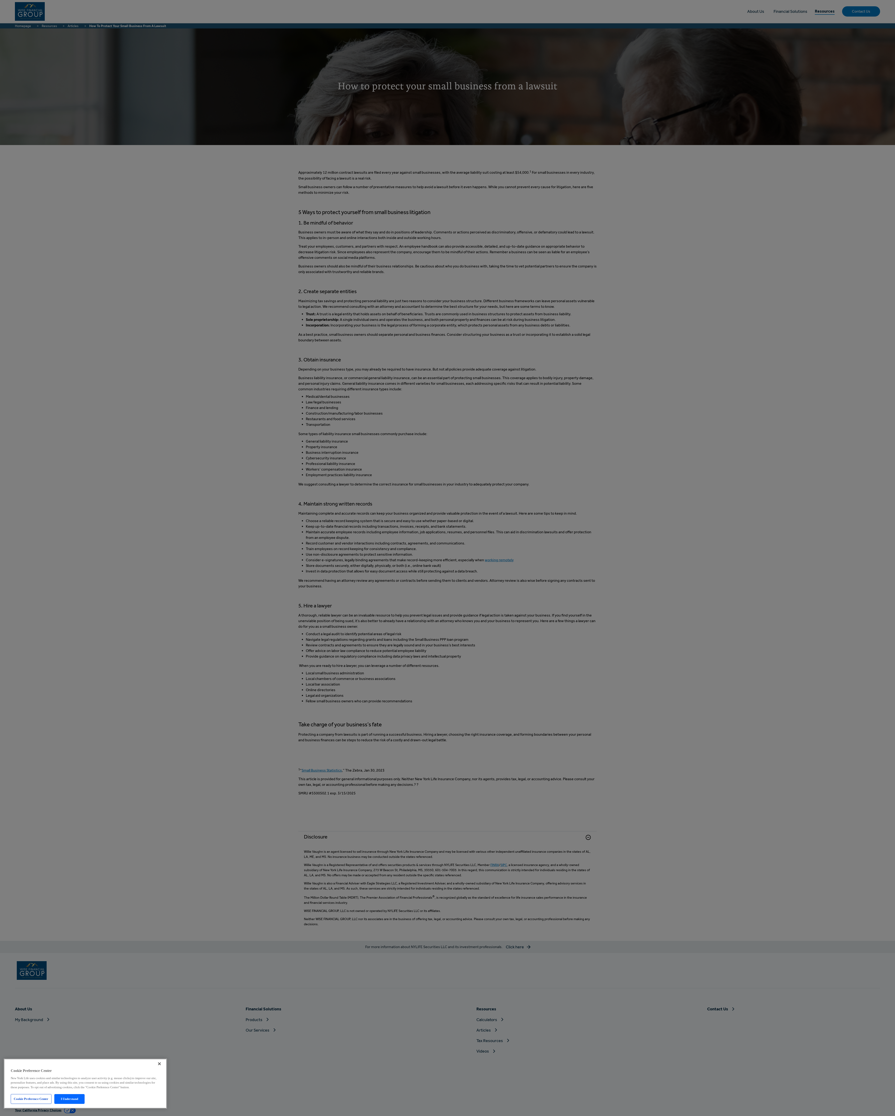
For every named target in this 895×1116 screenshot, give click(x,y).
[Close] (159, 1064)
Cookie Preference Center (31, 1099)
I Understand (69, 1099)
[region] (85, 1084)
